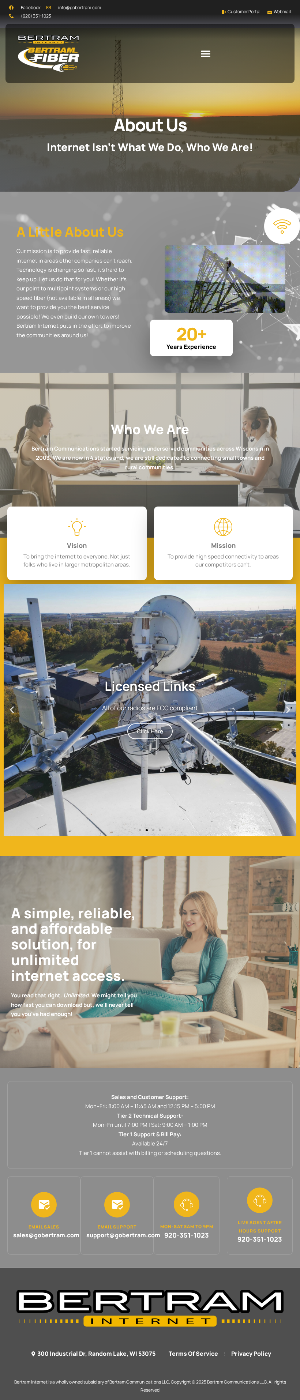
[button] (205, 53)
